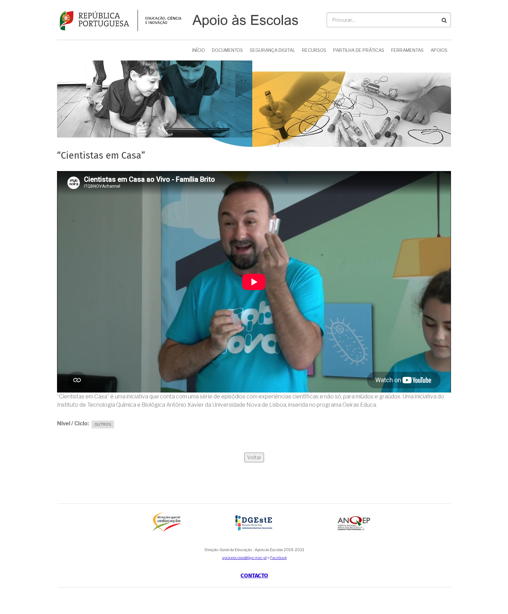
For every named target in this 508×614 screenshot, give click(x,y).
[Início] (177, 19)
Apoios (439, 50)
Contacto (254, 576)
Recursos (314, 50)
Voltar (254, 457)
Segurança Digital (272, 50)
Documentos (227, 50)
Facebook (278, 557)
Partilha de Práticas (358, 50)
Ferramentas (407, 50)
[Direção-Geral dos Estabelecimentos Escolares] (254, 522)
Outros (102, 424)
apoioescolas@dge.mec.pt (244, 557)
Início (198, 50)
